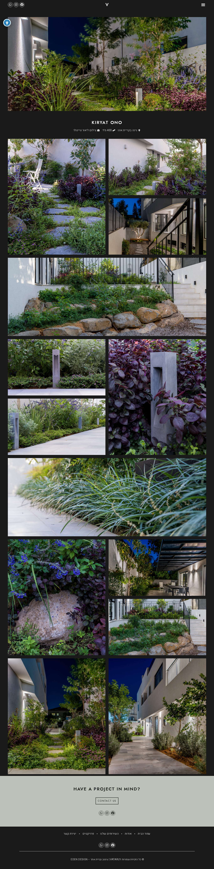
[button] (203, 5)
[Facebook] (21, 4)
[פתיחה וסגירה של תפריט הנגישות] (7, 22)
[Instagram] (16, 4)
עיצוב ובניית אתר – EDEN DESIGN (89, 859)
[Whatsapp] (10, 4)
